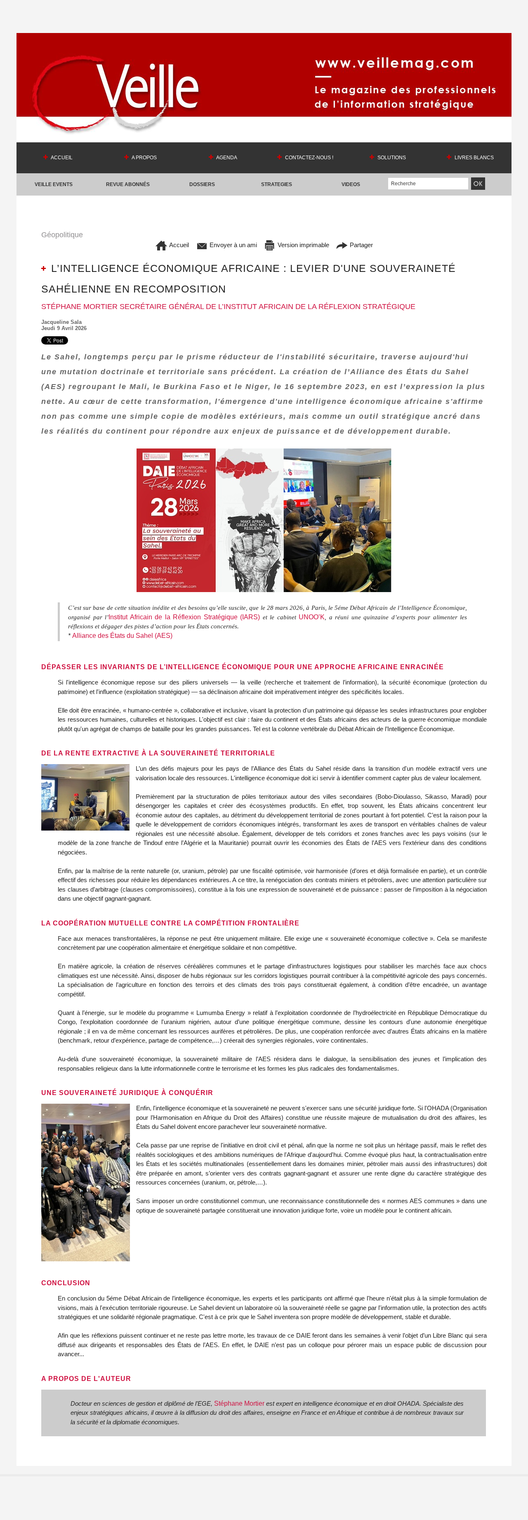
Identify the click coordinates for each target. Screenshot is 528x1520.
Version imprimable (302, 244)
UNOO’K (312, 617)
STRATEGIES (276, 184)
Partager (360, 244)
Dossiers (202, 184)
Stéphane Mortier (240, 1403)
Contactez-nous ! (308, 157)
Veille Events (54, 184)
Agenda (226, 157)
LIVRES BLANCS (473, 157)
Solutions (391, 157)
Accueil (61, 157)
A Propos (144, 157)
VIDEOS (351, 184)
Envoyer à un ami (232, 244)
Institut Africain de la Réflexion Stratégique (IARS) (185, 617)
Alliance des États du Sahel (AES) (123, 635)
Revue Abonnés (128, 184)
